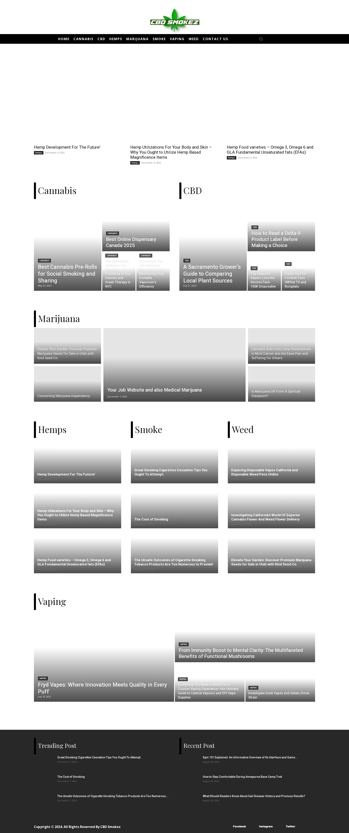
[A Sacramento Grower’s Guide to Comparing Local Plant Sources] (213, 245)
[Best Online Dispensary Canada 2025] (136, 225)
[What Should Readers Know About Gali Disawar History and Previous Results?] (189, 801)
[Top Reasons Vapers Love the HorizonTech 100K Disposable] (264, 271)
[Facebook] (227, 826)
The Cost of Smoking (151, 519)
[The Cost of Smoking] (174, 511)
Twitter (290, 826)
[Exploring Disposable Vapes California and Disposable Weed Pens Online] (271, 466)
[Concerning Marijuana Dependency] (67, 384)
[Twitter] (279, 826)
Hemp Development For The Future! (67, 147)
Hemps (38, 152)
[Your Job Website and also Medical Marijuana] (174, 365)
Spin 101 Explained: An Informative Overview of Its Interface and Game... (250, 757)
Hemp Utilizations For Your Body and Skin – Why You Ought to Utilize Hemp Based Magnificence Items (171, 152)
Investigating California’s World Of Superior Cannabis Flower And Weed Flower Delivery (265, 517)
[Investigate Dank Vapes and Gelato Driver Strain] (280, 682)
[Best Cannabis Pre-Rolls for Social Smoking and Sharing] (67, 245)
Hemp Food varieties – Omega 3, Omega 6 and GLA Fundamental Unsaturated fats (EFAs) (270, 150)
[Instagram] (253, 826)
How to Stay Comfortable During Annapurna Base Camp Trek (242, 776)
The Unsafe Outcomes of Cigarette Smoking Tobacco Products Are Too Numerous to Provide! (173, 562)
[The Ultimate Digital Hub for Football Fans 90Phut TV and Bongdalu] (298, 271)
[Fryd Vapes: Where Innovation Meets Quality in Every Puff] (104, 656)
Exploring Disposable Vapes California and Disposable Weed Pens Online (264, 472)
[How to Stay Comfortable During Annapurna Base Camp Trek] (189, 782)
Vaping (42, 678)
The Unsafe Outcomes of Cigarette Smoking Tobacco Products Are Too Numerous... (112, 796)
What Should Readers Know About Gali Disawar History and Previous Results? (254, 796)
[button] (261, 39)
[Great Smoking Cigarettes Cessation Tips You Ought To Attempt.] (174, 466)
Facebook (239, 826)
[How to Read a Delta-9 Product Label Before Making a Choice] (281, 225)
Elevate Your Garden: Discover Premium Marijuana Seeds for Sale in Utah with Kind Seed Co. (271, 562)
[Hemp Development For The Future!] (78, 98)
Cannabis (44, 261)
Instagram (266, 826)
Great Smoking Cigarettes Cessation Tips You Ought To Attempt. (99, 757)
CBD (187, 261)
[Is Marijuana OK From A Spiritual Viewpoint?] (281, 384)
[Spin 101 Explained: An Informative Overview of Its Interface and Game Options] (189, 762)
